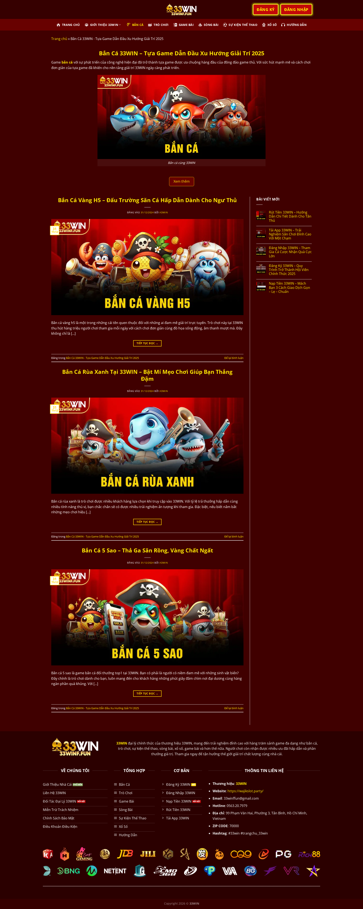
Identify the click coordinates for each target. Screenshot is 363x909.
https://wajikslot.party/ (245, 791)
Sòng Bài (211, 25)
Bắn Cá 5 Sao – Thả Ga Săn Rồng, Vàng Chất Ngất (147, 550)
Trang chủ (59, 38)
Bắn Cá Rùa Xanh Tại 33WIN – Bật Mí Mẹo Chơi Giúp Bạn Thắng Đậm (147, 375)
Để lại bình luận (233, 358)
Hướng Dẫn (296, 25)
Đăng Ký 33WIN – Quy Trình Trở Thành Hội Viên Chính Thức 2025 (289, 270)
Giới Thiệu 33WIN (104, 25)
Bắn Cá (138, 25)
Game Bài (186, 25)
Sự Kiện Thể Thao (243, 25)
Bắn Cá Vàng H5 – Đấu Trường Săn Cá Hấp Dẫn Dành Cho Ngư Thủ (147, 200)
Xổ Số (272, 25)
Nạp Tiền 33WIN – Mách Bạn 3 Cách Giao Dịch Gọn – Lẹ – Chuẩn (289, 287)
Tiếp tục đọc (147, 343)
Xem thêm (182, 181)
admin (163, 212)
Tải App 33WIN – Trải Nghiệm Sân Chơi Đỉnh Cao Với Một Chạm (290, 234)
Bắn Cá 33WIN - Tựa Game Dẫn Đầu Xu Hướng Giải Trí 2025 (102, 358)
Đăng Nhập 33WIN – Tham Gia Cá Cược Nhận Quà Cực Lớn (290, 252)
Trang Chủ (71, 25)
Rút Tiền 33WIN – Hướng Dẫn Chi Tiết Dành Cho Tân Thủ (290, 216)
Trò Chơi (161, 25)
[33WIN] (181, 9)
